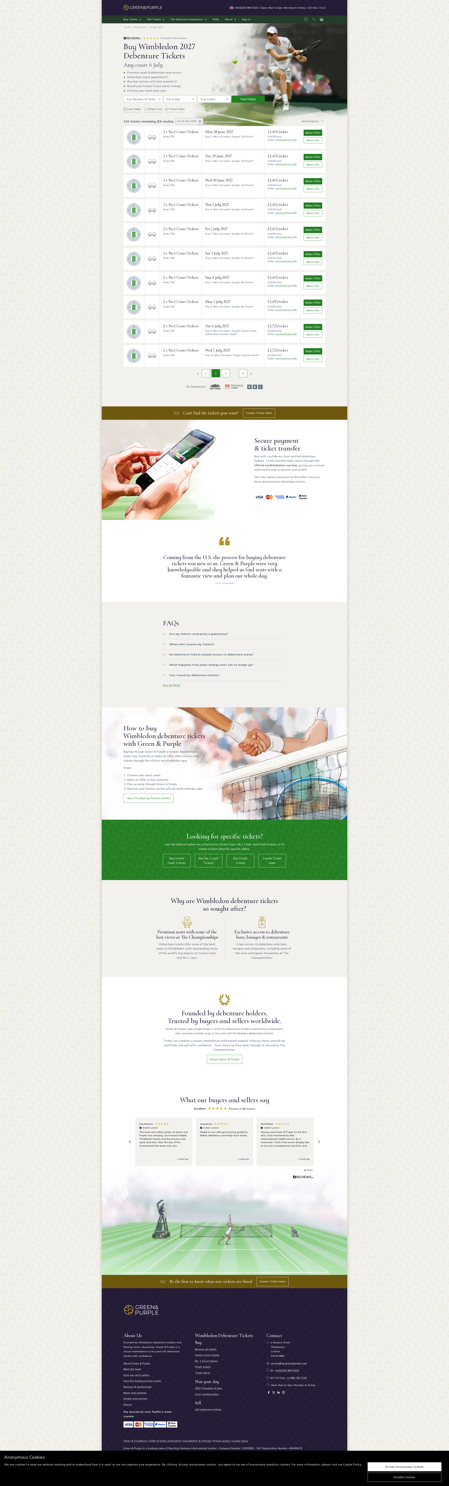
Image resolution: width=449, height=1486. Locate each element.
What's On (154, 109)
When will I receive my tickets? (192, 644)
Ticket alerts (202, 1372)
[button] (130, 1141)
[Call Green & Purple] (314, 19)
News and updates (135, 1392)
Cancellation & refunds (197, 1440)
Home (127, 27)
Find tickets (248, 99)
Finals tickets (203, 1366)
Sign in (246, 19)
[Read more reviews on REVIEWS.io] (303, 1177)
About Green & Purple (224, 1059)
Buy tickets (141, 27)
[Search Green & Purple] (306, 19)
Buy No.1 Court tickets (209, 861)
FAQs (216, 19)
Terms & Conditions (135, 1440)
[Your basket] (322, 19)
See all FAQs (171, 685)
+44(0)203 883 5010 (246, 7)
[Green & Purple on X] (274, 1392)
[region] (224, 1141)
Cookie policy (240, 1440)
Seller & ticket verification (165, 1440)
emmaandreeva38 (286, 139)
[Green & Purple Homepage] (142, 6)
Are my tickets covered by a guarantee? (198, 634)
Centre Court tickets (207, 1355)
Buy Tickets (130, 19)
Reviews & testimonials (137, 1386)
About (229, 19)
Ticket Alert (177, 109)
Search (127, 1404)
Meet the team (132, 1369)
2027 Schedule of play (208, 1388)
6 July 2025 (156, 27)
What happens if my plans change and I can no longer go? (211, 664)
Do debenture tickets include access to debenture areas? (211, 654)
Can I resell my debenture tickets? (194, 675)
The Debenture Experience (186, 19)
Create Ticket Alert (259, 413)
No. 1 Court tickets (206, 1361)
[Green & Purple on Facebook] (269, 1392)
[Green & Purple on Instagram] (283, 1392)
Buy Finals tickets (240, 861)
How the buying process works (148, 798)
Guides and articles (135, 1398)
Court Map (134, 109)
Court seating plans (207, 1394)
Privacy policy (221, 1440)
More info (312, 140)
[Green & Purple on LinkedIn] (278, 1392)
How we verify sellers (136, 1375)
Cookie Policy (352, 1464)
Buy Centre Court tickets (177, 861)
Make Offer (313, 132)
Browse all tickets (206, 1349)
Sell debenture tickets (208, 1409)
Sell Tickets (154, 19)
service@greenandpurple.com (289, 1363)
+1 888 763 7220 (296, 1377)
